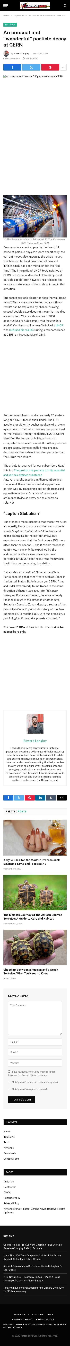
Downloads (10, 1153)
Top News (10, 25)
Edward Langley (22, 53)
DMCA (7, 1192)
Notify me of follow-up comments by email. (35, 1082)
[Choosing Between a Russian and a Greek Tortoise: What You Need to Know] (35, 947)
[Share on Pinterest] (50, 67)
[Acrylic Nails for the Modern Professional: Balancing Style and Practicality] (35, 838)
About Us (9, 1181)
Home (7, 1131)
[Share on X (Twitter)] (31, 67)
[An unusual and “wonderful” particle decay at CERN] (35, 95)
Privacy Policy (11, 1203)
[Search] (65, 5)
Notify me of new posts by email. (29, 1089)
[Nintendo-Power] (35, 5)
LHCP (59, 325)
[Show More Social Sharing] (63, 67)
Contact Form (11, 1158)
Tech (6, 1142)
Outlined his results (21, 330)
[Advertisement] (35, 158)
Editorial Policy (12, 1198)
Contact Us (10, 1187)
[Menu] (5, 5)
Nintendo (9, 1148)
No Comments (13, 58)
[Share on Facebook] (12, 67)
